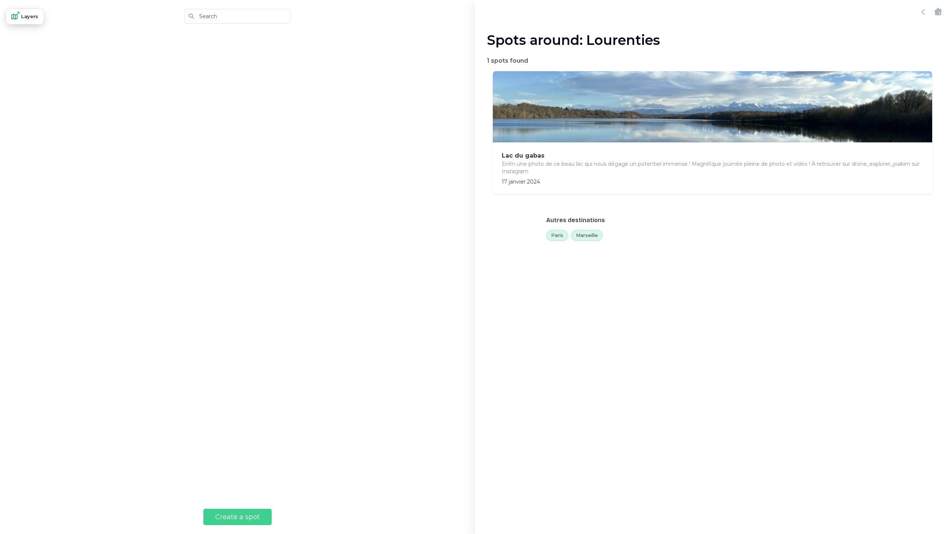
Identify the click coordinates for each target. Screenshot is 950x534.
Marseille (587, 235)
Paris (557, 235)
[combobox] (237, 16)
